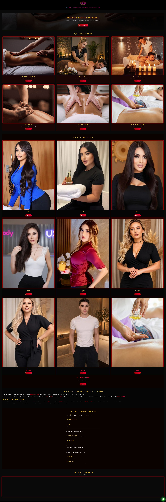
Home (67, 7)
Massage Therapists (85, 7)
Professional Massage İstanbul (77, 7)
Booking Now (28, 80)
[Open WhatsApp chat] (163, 499)
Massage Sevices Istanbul (92, 7)
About (70, 7)
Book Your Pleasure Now (83, 25)
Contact (99, 7)
